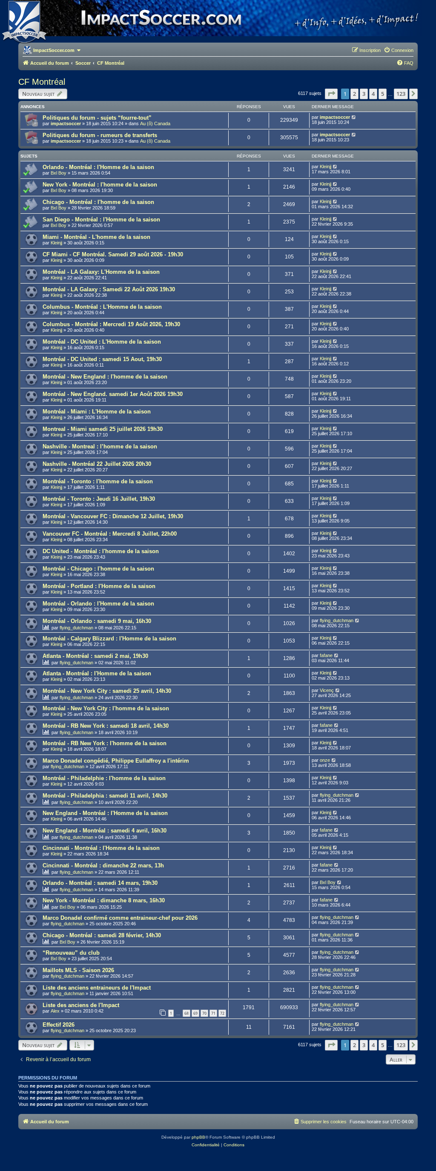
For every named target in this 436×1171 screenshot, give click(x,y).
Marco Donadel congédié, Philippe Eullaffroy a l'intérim (116, 761)
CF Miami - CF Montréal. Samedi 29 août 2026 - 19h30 (113, 254)
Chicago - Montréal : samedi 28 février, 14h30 (102, 935)
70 (204, 1013)
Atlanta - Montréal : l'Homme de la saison (97, 673)
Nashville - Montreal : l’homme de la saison (100, 446)
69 (195, 1013)
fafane (326, 655)
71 (213, 1013)
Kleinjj (325, 166)
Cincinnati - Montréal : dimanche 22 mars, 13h (103, 865)
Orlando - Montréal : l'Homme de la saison (98, 167)
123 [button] (400, 94)
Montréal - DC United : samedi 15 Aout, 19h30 (102, 359)
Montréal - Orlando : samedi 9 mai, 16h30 (97, 621)
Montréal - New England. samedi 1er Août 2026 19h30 (113, 394)
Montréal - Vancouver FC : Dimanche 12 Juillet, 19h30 (113, 516)
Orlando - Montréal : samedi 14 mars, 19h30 (100, 883)
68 (186, 1013)
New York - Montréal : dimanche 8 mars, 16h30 (104, 900)
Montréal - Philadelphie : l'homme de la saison (104, 778)
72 (222, 1013)
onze (325, 760)
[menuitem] (398, 50)
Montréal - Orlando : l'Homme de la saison (98, 603)
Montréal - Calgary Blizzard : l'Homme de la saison (109, 638)
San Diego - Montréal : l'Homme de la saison (101, 219)
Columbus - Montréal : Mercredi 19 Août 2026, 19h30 (111, 324)
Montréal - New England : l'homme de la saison (105, 376)
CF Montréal (41, 81)
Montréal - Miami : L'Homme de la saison (97, 411)
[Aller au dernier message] (354, 117)
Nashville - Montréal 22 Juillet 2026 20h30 (97, 464)
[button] (331, 94)
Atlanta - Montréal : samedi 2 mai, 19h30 (95, 656)
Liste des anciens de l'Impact (81, 1005)
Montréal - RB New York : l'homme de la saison (104, 743)
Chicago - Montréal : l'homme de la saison (98, 202)
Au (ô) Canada (155, 123)
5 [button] (382, 94)
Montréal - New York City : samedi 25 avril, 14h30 (107, 691)
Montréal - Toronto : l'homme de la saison (98, 481)
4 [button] (373, 94)
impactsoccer (66, 123)
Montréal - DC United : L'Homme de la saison (102, 342)
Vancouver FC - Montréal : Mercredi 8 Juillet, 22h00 (110, 534)
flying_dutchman (76, 627)
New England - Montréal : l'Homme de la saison (105, 813)
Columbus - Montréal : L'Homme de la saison (102, 307)
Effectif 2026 (59, 1025)
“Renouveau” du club (71, 953)
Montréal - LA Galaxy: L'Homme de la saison (101, 272)
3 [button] (363, 94)
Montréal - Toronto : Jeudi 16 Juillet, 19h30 (99, 499)
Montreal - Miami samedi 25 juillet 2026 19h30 (103, 429)
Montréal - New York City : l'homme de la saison (106, 708)
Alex (55, 1010)
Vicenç (327, 690)
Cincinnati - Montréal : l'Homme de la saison (101, 848)
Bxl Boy (58, 172)
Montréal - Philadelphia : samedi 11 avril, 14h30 (105, 795)
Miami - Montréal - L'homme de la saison (96, 237)
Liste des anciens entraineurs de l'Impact (97, 987)
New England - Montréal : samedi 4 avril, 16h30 (104, 830)
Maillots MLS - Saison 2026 (78, 970)
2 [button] (354, 94)
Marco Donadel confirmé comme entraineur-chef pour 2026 (120, 918)
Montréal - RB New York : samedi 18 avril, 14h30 (106, 726)
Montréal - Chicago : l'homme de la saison (98, 568)
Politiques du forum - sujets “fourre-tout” (97, 118)
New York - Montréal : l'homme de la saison (100, 184)
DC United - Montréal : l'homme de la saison (101, 551)
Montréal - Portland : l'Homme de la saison (99, 586)
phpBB (198, 1137)
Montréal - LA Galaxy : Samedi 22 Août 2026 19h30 (109, 289)
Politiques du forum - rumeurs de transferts (100, 135)
